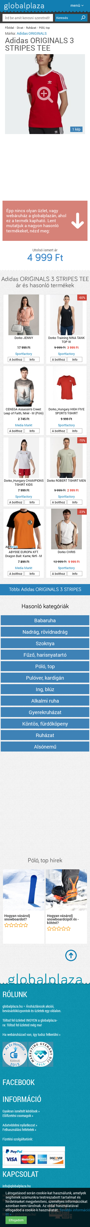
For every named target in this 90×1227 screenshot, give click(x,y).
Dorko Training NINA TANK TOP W (66, 340)
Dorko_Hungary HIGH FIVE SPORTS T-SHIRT (66, 411)
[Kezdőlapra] (23, 10)
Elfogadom (16, 1220)
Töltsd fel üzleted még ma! (24, 1025)
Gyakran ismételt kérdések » (21, 1111)
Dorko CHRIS (66, 552)
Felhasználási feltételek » (19, 1129)
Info (32, 359)
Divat (20, 27)
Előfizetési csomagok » (17, 1115)
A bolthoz (15, 359)
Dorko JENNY (23, 338)
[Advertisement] (45, 805)
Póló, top (44, 27)
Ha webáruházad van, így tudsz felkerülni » (31, 1034)
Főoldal (9, 27)
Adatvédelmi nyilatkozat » (19, 1125)
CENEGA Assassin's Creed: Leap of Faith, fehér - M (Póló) (24, 411)
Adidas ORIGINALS (32, 33)
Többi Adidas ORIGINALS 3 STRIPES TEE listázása (45, 591)
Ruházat (31, 27)
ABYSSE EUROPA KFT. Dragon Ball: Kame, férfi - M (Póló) (23, 554)
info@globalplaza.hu (16, 1186)
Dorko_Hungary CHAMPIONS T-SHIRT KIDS (24, 482)
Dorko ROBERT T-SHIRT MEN (66, 480)
